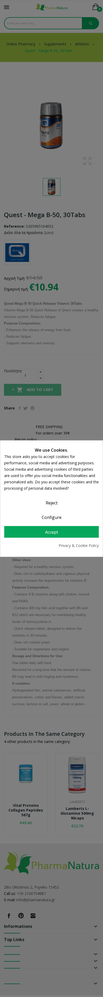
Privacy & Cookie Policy (79, 545)
